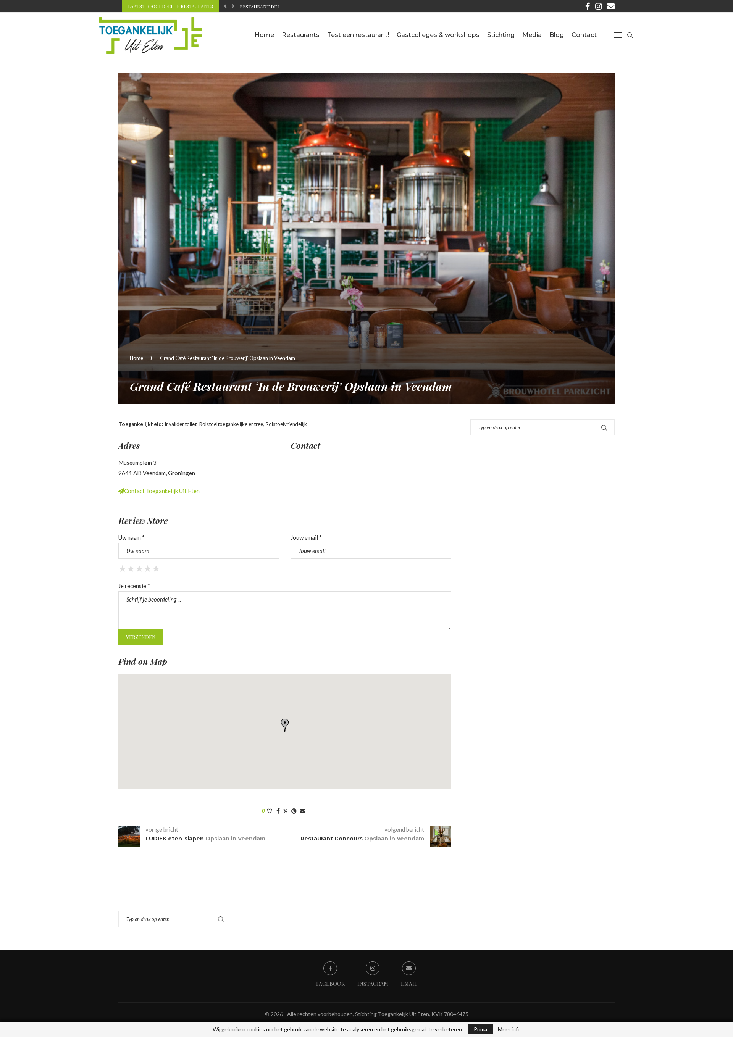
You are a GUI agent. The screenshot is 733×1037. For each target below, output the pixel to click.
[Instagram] (598, 6)
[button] (225, 6)
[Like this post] (269, 811)
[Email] (611, 6)
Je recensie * (134, 585)
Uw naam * (131, 537)
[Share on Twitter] (285, 811)
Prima (480, 1029)
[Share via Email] (302, 811)
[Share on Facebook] (278, 811)
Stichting (501, 35)
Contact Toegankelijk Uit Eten (162, 490)
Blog (556, 35)
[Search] (630, 35)
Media (532, 35)
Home (264, 35)
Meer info (509, 1029)
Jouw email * (306, 537)
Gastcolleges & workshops (438, 35)
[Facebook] (587, 6)
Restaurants (301, 35)
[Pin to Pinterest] (294, 811)
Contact (584, 35)
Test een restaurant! (358, 35)
